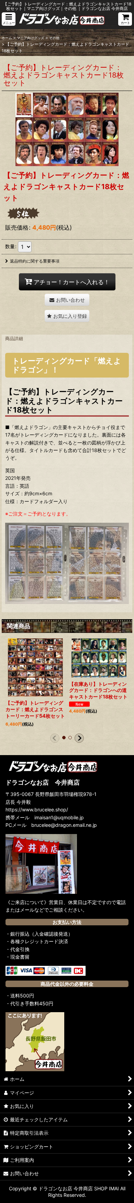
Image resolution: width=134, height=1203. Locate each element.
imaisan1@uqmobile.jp (59, 817)
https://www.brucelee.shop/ (36, 809)
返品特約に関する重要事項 (34, 261)
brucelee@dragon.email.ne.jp (64, 825)
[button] (8, 19)
